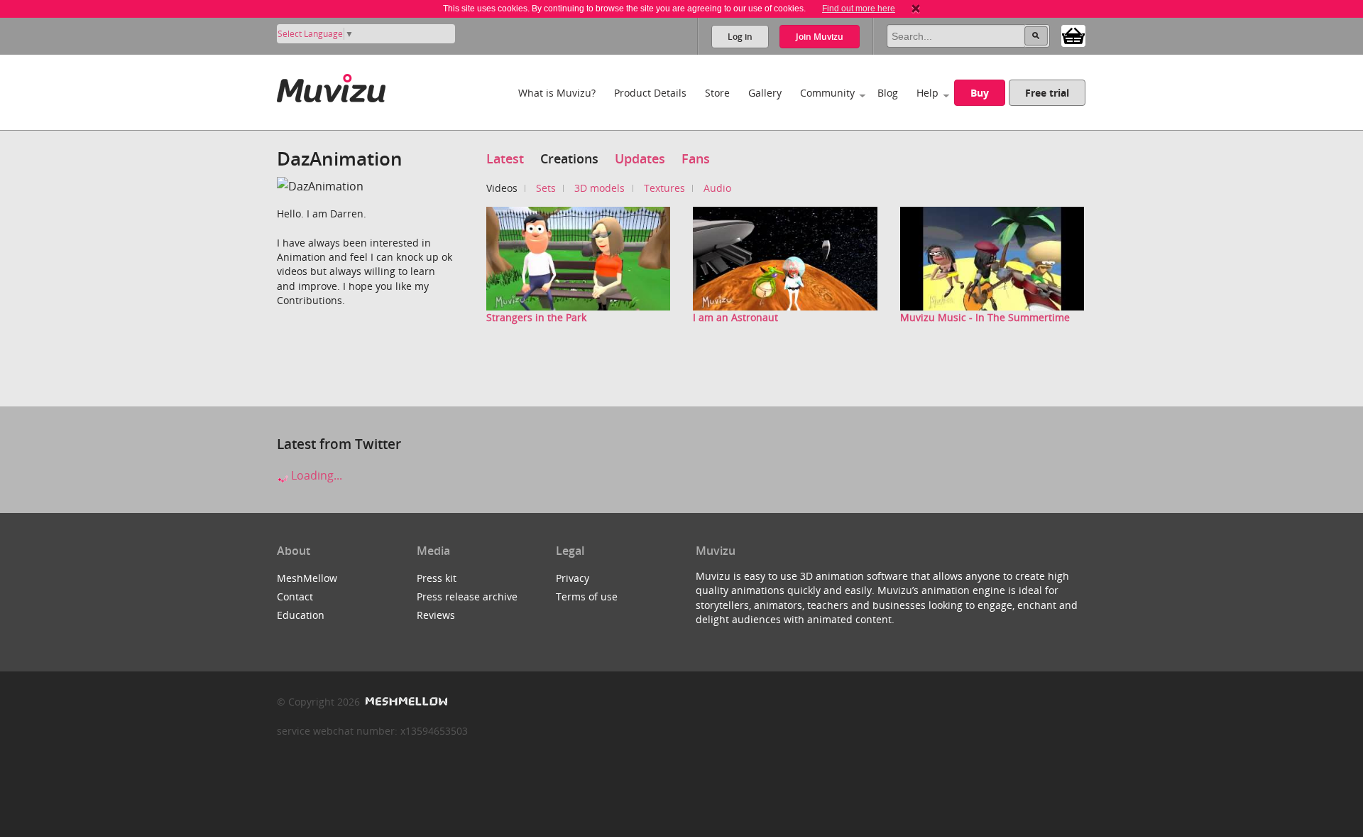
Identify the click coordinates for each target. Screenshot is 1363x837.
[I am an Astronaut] (785, 257)
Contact (295, 596)
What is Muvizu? (557, 92)
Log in (740, 37)
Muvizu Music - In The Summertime (985, 317)
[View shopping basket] (1073, 35)
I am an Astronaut (735, 317)
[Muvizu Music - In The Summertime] (992, 257)
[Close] (916, 9)
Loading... (315, 475)
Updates (640, 158)
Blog (887, 92)
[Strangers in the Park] (578, 257)
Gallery (765, 92)
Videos (502, 188)
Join (819, 37)
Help (927, 92)
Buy (979, 92)
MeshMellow (307, 578)
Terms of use (587, 596)
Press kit (436, 578)
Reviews (436, 615)
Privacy (572, 578)
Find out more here (858, 9)
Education (300, 615)
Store (717, 92)
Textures (664, 188)
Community (827, 92)
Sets (546, 188)
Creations (569, 158)
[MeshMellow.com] (405, 701)
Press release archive (467, 596)
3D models (599, 188)
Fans (696, 158)
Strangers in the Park (536, 317)
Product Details (650, 92)
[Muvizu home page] (331, 85)
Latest (505, 158)
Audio (717, 188)
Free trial (1047, 92)
